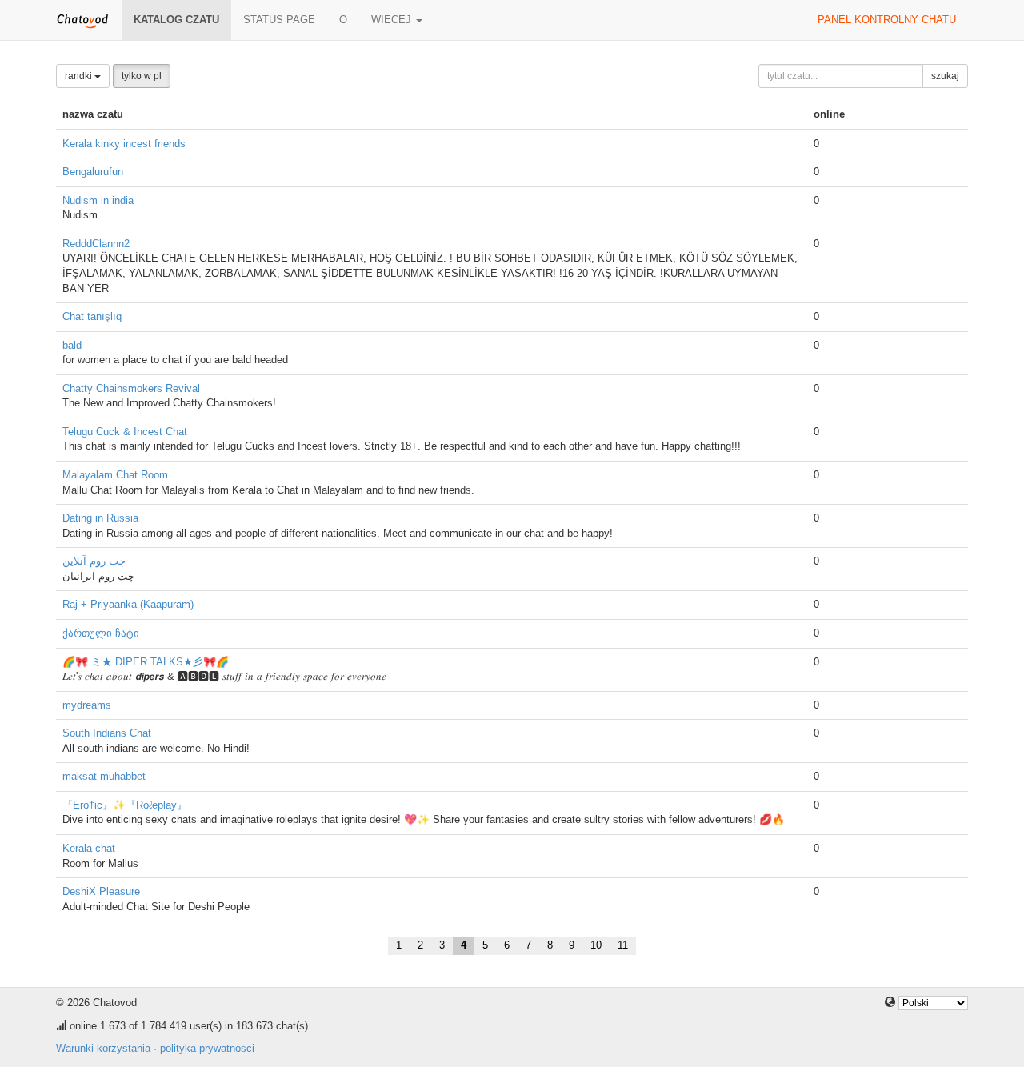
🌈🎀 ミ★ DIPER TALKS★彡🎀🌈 (145, 662)
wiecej (392, 20)
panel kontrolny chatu (887, 20)
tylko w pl (142, 76)
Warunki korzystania (103, 1048)
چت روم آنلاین (94, 561)
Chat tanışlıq (92, 316)
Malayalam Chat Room (115, 475)
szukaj (945, 76)
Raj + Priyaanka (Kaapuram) (128, 604)
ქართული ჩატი (100, 633)
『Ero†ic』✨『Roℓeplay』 (124, 805)
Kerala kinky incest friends (124, 144)
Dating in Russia (100, 518)
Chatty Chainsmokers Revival (131, 388)
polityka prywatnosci (207, 1048)
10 (596, 945)
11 (623, 945)
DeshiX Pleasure (101, 891)
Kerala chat (88, 848)
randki (79, 76)
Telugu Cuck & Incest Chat (124, 432)
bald (72, 345)
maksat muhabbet (104, 776)
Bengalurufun (92, 172)
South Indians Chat (106, 733)
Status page (279, 20)
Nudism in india (98, 200)
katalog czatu (176, 20)
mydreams (86, 705)
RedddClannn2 (96, 244)
